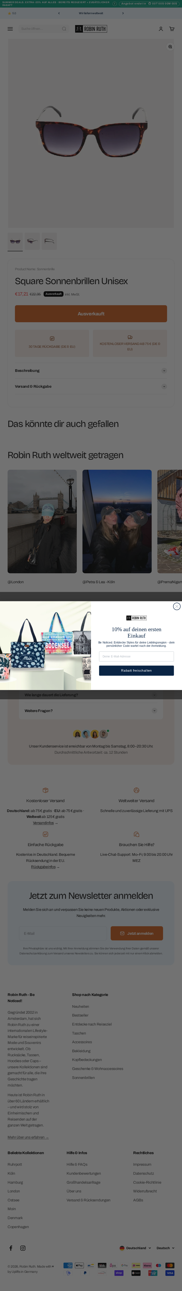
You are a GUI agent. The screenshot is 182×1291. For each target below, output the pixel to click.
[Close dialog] (176, 606)
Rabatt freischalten (136, 670)
